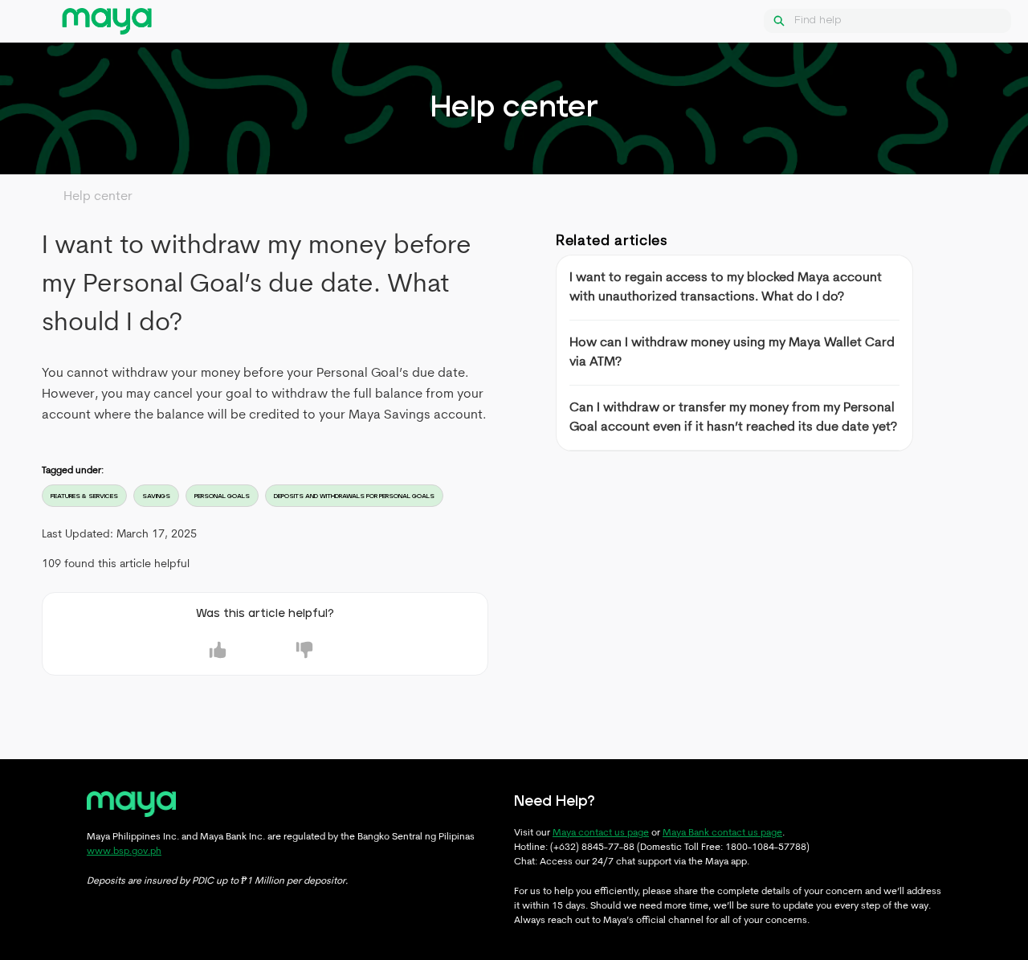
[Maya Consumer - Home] (106, 21)
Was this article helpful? (265, 613)
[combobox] (902, 21)
